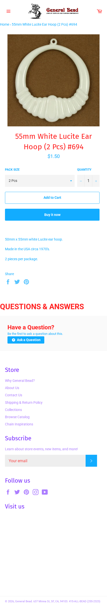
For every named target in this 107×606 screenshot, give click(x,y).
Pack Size (12, 169)
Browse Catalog (17, 417)
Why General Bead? (20, 381)
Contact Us (13, 395)
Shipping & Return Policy (24, 402)
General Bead (23, 601)
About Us (12, 388)
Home (4, 24)
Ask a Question (28, 340)
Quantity (84, 169)
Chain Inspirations (19, 424)
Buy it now (52, 215)
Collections (13, 410)
